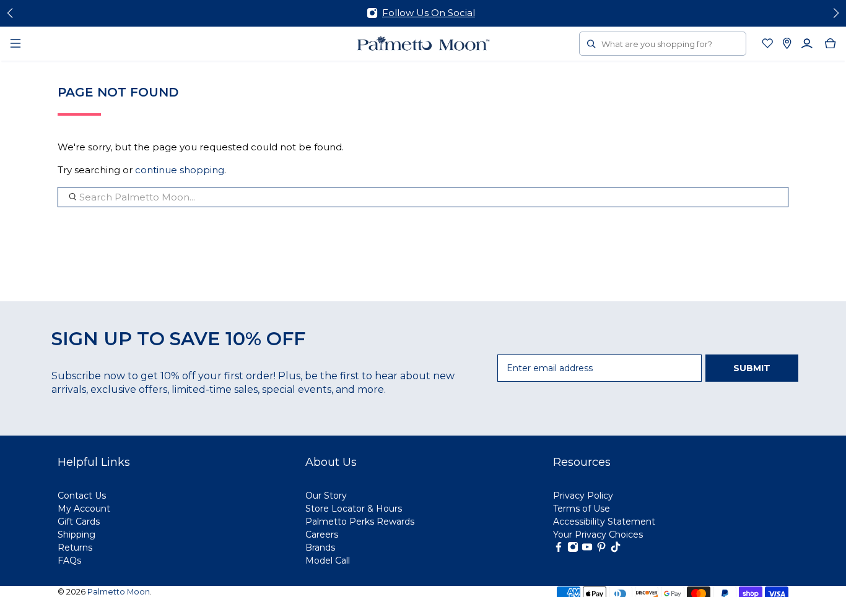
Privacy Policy (583, 495)
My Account (84, 508)
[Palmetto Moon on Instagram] (572, 549)
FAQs (69, 560)
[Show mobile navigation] (15, 43)
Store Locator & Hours (353, 508)
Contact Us (82, 495)
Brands (320, 547)
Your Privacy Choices (598, 534)
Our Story (326, 495)
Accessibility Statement (604, 521)
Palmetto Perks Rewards (359, 521)
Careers (321, 534)
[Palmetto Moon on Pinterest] (601, 549)
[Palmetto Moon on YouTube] (587, 549)
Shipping (76, 534)
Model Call (327, 560)
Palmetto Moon (118, 591)
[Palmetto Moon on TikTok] (615, 549)
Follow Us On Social (428, 13)
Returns (75, 547)
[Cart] (830, 43)
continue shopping (179, 170)
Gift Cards (79, 521)
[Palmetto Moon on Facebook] (558, 549)
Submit (751, 368)
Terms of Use (581, 508)
